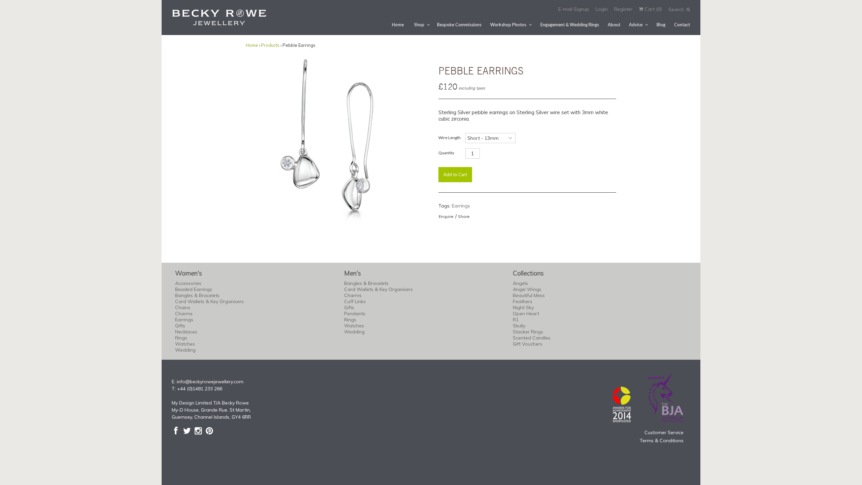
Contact (682, 24)
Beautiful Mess (529, 295)
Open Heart (526, 314)
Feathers (522, 301)
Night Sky (523, 307)
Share (464, 216)
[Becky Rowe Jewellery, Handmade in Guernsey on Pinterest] (209, 430)
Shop (419, 24)
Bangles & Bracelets (197, 295)
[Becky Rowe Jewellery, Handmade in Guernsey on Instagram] (198, 430)
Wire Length (449, 137)
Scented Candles (532, 338)
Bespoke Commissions (459, 24)
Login (602, 9)
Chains (182, 307)
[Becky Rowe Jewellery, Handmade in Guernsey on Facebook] (176, 430)
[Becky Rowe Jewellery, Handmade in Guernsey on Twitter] (187, 430)
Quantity (446, 152)
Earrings (461, 206)
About (614, 24)
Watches (185, 344)
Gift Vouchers (527, 344)
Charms (184, 314)
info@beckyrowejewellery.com (210, 382)
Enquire (446, 216)
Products (270, 45)
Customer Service (664, 432)
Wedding (185, 350)
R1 (516, 320)
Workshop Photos (508, 24)
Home (398, 24)
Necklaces (186, 332)
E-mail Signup (573, 9)
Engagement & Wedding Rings (569, 24)
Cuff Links (355, 301)
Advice (635, 24)
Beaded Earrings (193, 289)
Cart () (652, 9)
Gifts (180, 326)
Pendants (354, 314)
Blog (661, 24)
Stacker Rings (528, 332)
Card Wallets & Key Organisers (209, 301)
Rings (181, 338)
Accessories (188, 283)
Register (623, 9)
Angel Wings (527, 289)
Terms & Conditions (662, 441)
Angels (520, 283)
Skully (519, 326)
